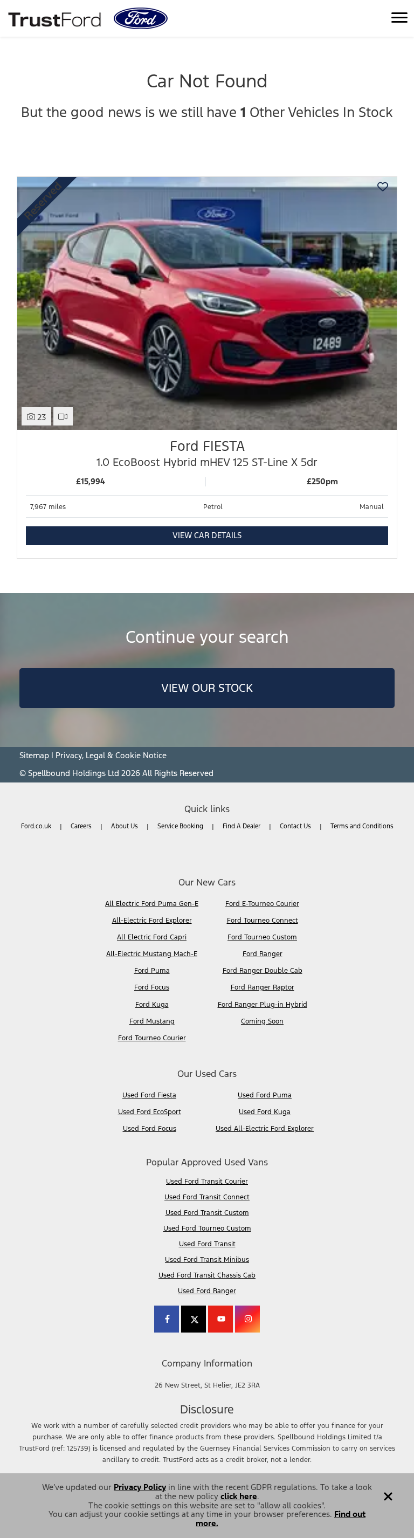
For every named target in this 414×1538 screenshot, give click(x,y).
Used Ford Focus (149, 1128)
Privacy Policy (140, 1487)
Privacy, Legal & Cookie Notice (111, 755)
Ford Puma (152, 970)
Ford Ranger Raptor (262, 987)
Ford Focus (151, 987)
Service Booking (180, 826)
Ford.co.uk (36, 826)
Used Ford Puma (265, 1095)
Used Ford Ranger (207, 1291)
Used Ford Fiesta (149, 1095)
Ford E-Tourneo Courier (262, 904)
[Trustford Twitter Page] (193, 1319)
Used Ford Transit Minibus (207, 1259)
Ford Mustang (152, 1021)
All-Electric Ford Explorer (152, 920)
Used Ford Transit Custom (207, 1213)
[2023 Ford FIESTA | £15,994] (207, 303)
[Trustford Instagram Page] (247, 1319)
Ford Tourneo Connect (262, 920)
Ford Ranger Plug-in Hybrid (262, 1004)
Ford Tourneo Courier (152, 1038)
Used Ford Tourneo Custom (207, 1228)
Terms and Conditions (362, 826)
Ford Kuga (152, 1004)
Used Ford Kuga (265, 1112)
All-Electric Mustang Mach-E (151, 954)
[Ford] (141, 18)
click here (238, 1496)
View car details (207, 535)
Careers (81, 826)
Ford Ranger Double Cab (262, 970)
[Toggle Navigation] (399, 18)
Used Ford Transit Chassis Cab (207, 1275)
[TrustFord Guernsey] (55, 18)
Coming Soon (262, 1021)
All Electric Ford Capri (152, 937)
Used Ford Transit (207, 1244)
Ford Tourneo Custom (262, 937)
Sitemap (34, 755)
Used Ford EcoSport (149, 1112)
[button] (388, 1492)
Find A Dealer (241, 826)
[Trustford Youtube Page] (220, 1319)
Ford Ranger (262, 954)
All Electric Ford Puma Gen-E (151, 904)
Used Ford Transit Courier (207, 1181)
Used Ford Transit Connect (207, 1197)
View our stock (207, 688)
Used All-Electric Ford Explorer (265, 1128)
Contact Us (295, 826)
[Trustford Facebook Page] (166, 1319)
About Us (124, 826)
